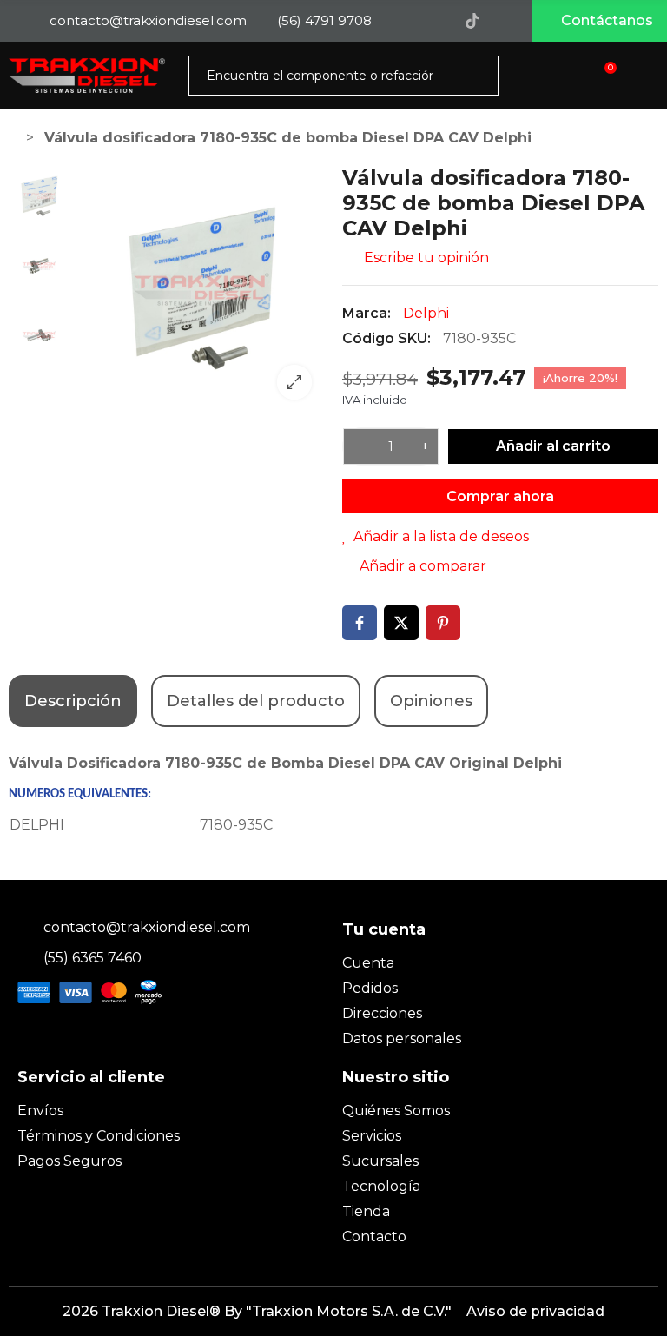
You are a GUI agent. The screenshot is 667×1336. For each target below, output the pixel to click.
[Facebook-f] (401, 20)
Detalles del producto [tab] (256, 701)
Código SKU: (386, 338)
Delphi (426, 313)
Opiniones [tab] (431, 701)
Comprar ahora (500, 496)
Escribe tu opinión (424, 257)
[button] (599, 21)
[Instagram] (436, 20)
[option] (201, 289)
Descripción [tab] (73, 701)
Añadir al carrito (553, 446)
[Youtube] (508, 20)
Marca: (366, 313)
